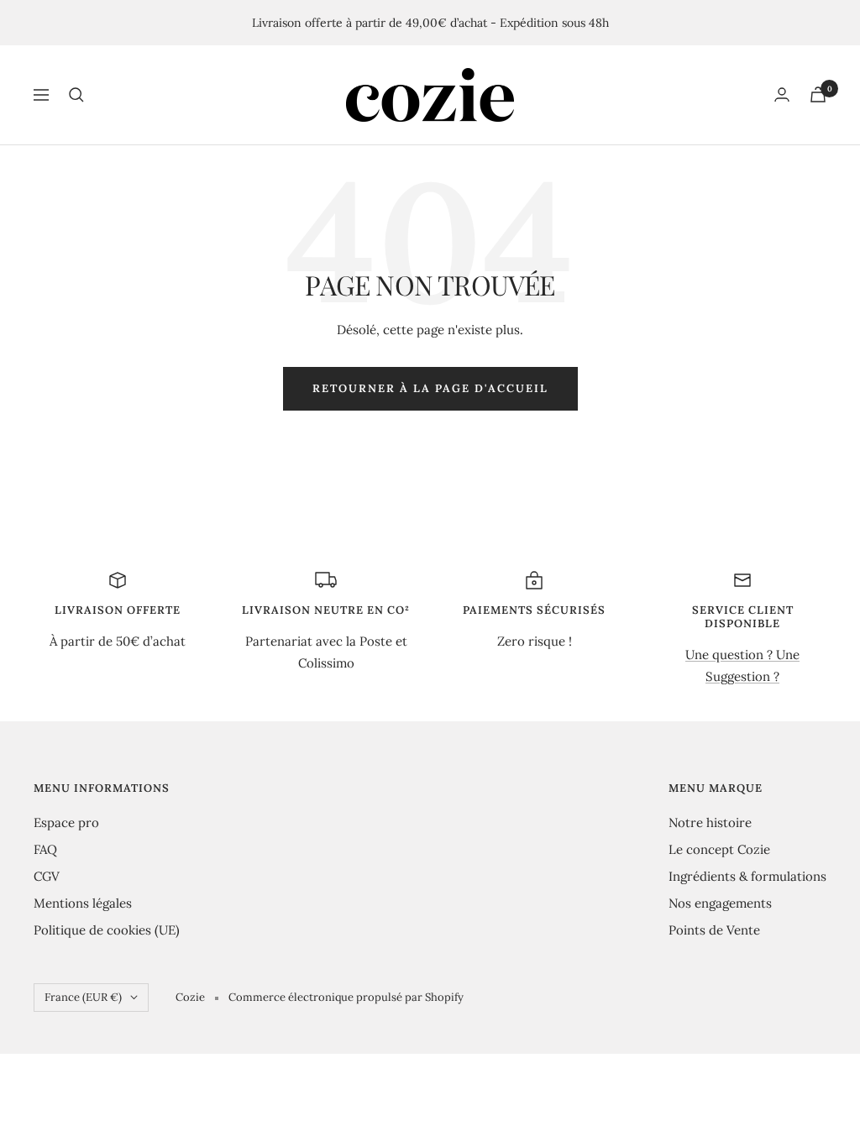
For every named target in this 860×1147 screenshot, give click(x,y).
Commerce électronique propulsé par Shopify (346, 997)
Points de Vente (714, 930)
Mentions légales (83, 903)
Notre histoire (710, 822)
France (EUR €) (83, 997)
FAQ (45, 849)
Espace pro (66, 822)
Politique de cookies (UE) (107, 930)
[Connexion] (781, 94)
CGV (47, 876)
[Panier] (818, 94)
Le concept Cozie (719, 849)
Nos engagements (720, 903)
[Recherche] (76, 94)
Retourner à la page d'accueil (430, 388)
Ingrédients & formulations (747, 876)
